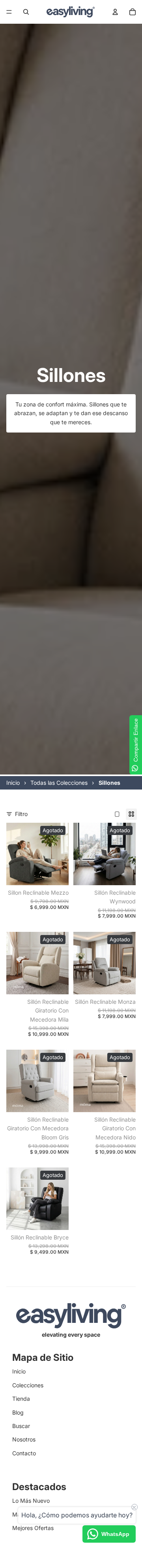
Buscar (21, 1425)
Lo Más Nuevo (31, 1500)
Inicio (19, 1371)
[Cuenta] (115, 12)
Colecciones (27, 1385)
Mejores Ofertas (33, 1527)
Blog (18, 1412)
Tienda (21, 1398)
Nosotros (24, 1439)
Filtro (21, 813)
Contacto (24, 1453)
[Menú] (9, 12)
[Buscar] (26, 12)
